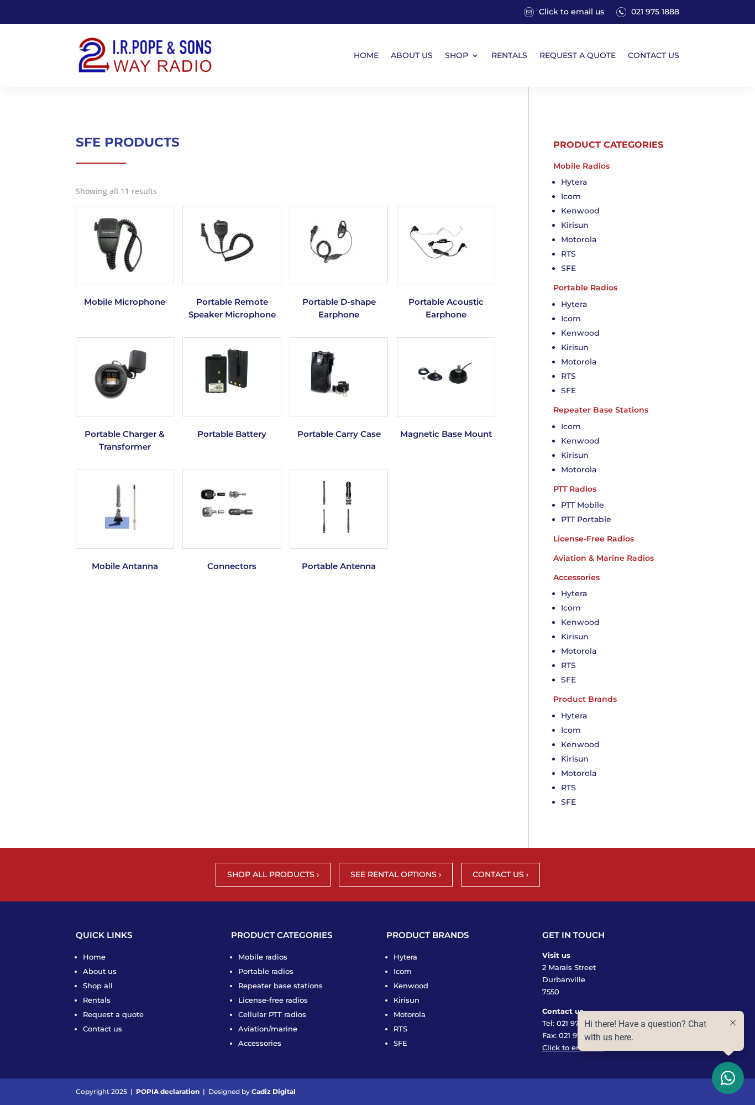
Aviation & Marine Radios (603, 558)
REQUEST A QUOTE (577, 55)
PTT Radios (574, 489)
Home (94, 956)
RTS (568, 254)
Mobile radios (262, 956)
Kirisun (575, 225)
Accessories (576, 577)
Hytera (574, 182)
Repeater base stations (280, 985)
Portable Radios (585, 288)
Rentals (97, 999)
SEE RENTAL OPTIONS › (395, 874)
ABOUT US (412, 55)
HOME (366, 55)
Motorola (578, 239)
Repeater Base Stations (600, 410)
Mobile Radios (581, 166)
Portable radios (265, 971)
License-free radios (273, 999)
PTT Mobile (582, 505)
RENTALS (509, 55)
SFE (568, 268)
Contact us (102, 1028)
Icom (571, 196)
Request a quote (113, 1014)
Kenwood (580, 211)
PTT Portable (586, 519)
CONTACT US (653, 55)
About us (100, 971)
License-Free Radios (593, 539)
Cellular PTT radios (272, 1014)
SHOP (456, 55)
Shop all (98, 985)
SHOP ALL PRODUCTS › (273, 874)
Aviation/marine (267, 1028)
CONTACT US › (500, 874)
